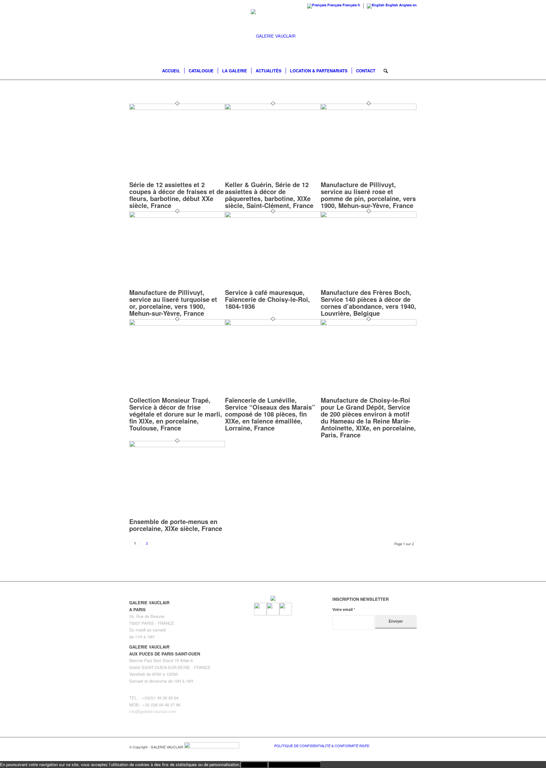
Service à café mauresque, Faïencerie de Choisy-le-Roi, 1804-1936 (267, 299)
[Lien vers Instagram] (402, 745)
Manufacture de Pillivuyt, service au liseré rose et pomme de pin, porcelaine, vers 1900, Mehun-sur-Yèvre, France (368, 195)
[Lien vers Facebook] (393, 745)
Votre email (343, 609)
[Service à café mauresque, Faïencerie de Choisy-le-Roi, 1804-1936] (273, 216)
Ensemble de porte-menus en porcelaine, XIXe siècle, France (175, 525)
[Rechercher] (383, 71)
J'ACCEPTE (254, 764)
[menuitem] (171, 71)
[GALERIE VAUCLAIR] (273, 36)
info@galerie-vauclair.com (152, 711)
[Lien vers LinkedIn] (412, 745)
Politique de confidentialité (294, 764)
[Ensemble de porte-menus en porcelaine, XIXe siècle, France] (177, 445)
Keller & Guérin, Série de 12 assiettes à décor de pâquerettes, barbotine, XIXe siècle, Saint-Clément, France (269, 195)
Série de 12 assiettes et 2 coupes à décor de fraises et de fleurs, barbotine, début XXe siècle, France (176, 195)
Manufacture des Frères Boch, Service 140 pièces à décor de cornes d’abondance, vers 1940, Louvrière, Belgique (368, 303)
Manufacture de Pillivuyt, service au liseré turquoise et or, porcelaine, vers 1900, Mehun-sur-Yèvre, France (173, 303)
